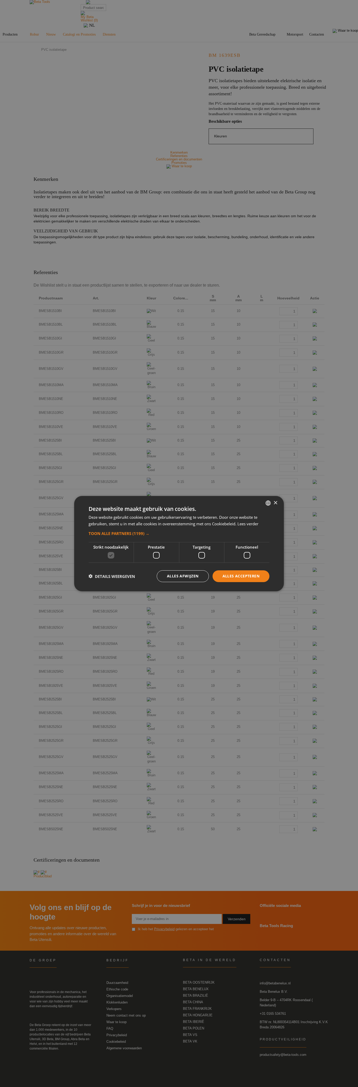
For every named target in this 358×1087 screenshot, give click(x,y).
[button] (179, 533)
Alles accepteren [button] (241, 575)
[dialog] (179, 543)
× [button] (275, 503)
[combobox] (268, 502)
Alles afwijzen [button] (183, 575)
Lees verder (247, 523)
